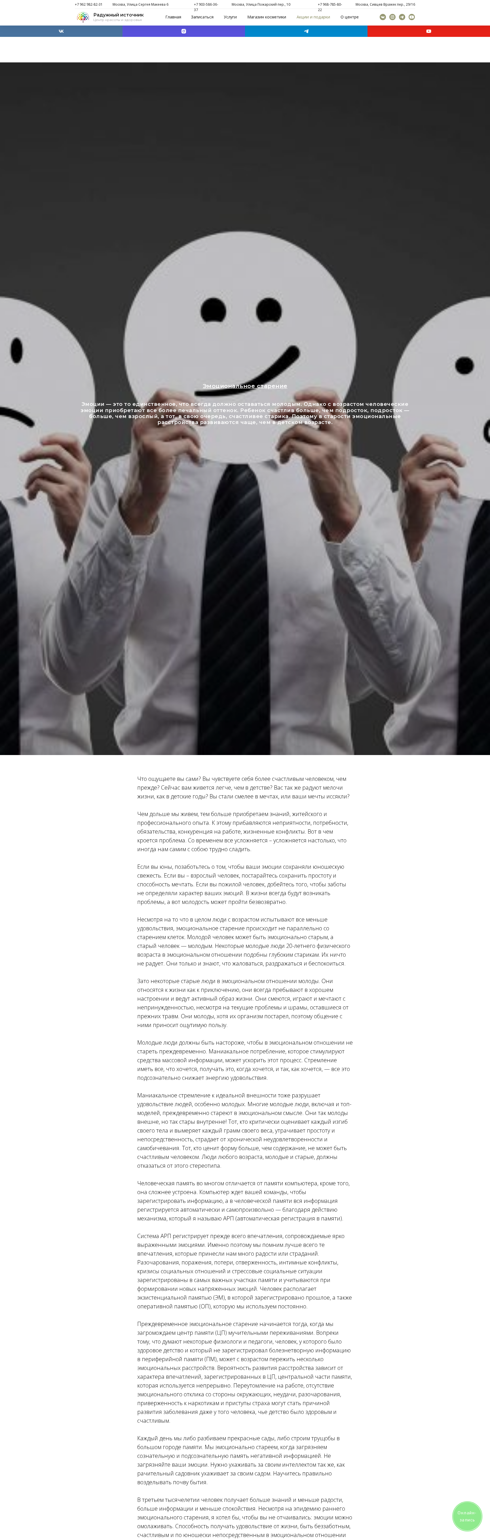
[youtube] (429, 31)
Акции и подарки (313, 17)
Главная (173, 17)
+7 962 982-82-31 (89, 4)
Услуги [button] (230, 17)
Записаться (202, 17)
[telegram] (306, 31)
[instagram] (183, 31)
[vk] (61, 31)
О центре (350, 17)
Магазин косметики (266, 17)
